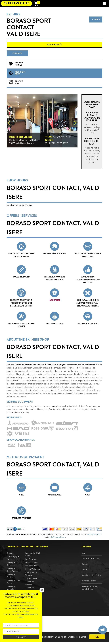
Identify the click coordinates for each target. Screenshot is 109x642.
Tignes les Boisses (29, 583)
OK (97, 636)
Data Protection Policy (91, 575)
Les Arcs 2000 (31, 565)
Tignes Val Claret (29, 589)
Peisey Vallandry (32, 569)
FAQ (83, 553)
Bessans (10, 553)
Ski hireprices (19, 64)
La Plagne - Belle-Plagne (12, 569)
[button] (9, 122)
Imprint (84, 569)
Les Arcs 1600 (31, 559)
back (97, 19)
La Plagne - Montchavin (12, 587)
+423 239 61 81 (94, 534)
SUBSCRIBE (21, 637)
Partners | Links (88, 580)
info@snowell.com (57, 537)
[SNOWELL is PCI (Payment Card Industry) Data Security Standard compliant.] (19, 529)
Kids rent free (20, 73)
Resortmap (19, 82)
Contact (17, 53)
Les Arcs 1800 (31, 562)
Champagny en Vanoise (13, 557)
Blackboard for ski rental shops (89, 587)
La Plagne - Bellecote (11, 563)
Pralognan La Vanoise (31, 573)
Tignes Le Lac (31, 578)
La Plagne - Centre (11, 575)
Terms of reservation (90, 558)
